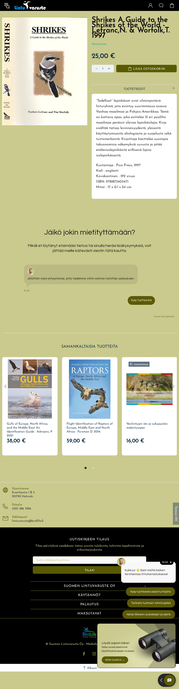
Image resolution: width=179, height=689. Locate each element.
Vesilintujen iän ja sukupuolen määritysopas (147, 425)
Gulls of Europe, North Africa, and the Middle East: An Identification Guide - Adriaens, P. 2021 (29, 429)
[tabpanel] (30, 406)
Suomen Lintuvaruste (30, 5)
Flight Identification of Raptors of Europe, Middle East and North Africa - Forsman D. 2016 (90, 427)
